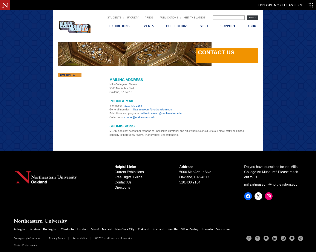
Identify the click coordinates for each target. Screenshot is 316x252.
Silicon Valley (189, 229)
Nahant (107, 229)
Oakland (143, 229)
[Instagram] (283, 238)
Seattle (173, 229)
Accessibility (79, 238)
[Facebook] (249, 238)
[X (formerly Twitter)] (257, 238)
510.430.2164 (189, 182)
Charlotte (67, 229)
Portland (158, 229)
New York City (125, 229)
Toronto (207, 229)
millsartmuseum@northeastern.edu (151, 109)
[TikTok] (300, 238)
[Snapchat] (292, 238)
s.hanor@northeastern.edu (139, 117)
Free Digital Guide (129, 177)
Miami (95, 229)
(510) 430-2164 (133, 105)
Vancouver (223, 229)
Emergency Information (27, 238)
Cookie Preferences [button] (25, 245)
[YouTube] (266, 238)
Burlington (50, 229)
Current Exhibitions (129, 172)
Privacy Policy (57, 238)
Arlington (20, 229)
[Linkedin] (274, 238)
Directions (122, 187)
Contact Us (123, 182)
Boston (35, 229)
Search (252, 17)
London (82, 229)
